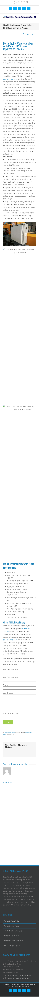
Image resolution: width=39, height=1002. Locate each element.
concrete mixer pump (10, 79)
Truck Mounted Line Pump (13, 931)
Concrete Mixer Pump (11, 926)
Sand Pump (11, 986)
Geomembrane (17, 986)
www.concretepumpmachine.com (18, 978)
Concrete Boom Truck (11, 936)
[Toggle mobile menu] (35, 20)
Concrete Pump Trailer (12, 921)
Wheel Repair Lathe (26, 986)
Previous (26, 34)
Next (32, 34)
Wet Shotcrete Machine (12, 946)
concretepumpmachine (10, 732)
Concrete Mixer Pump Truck (13, 941)
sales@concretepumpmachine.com (20, 975)
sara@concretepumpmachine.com (19, 4)
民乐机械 (32, 984)
